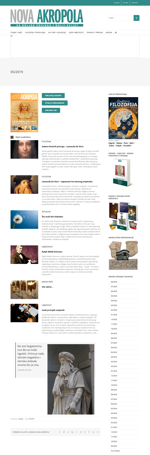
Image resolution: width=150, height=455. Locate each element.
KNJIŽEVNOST (47, 247)
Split (132, 143)
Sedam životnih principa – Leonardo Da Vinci (62, 146)
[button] (116, 32)
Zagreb (112, 143)
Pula (126, 143)
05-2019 (31, 419)
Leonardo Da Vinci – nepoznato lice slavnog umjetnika (67, 181)
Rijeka (119, 143)
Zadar (112, 145)
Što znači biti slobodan (52, 216)
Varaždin (127, 145)
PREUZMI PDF (51, 110)
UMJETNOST (47, 305)
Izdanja (20, 419)
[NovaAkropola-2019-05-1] (24, 94)
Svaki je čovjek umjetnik (53, 310)
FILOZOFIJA (46, 141)
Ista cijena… (47, 287)
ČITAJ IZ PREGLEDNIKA (54, 103)
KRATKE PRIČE (47, 282)
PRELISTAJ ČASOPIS (53, 95)
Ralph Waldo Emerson (52, 251)
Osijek (119, 145)
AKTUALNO (46, 211)
